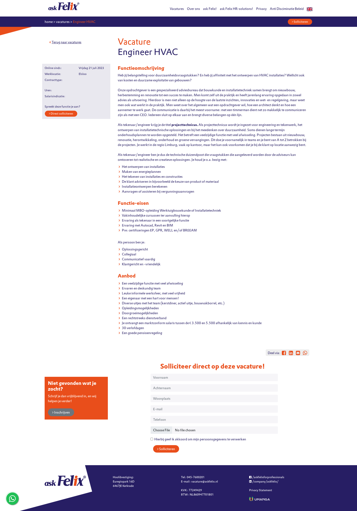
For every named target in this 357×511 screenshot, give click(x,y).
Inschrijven (62, 412)
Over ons (193, 9)
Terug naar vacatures (66, 42)
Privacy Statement (260, 490)
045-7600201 (196, 477)
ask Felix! (210, 9)
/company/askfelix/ (265, 481)
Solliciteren (300, 22)
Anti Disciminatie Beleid (287, 9)
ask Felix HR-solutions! (236, 9)
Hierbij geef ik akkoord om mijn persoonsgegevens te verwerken (199, 439)
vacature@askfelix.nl (204, 481)
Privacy (261, 9)
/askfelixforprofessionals (268, 477)
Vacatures (177, 9)
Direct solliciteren (61, 113)
